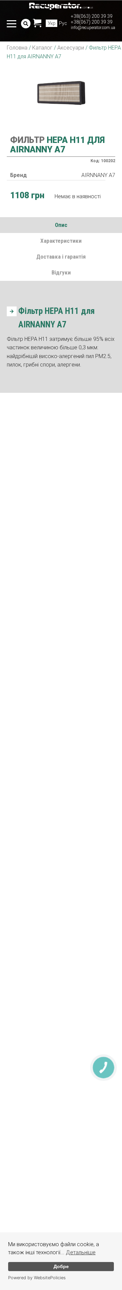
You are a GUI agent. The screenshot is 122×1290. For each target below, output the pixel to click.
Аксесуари (70, 48)
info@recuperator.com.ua (93, 27)
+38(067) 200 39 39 (92, 22)
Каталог (42, 48)
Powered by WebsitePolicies (37, 1277)
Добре (61, 1266)
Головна (17, 48)
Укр (52, 23)
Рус (63, 23)
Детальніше (81, 1252)
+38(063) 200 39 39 (92, 16)
